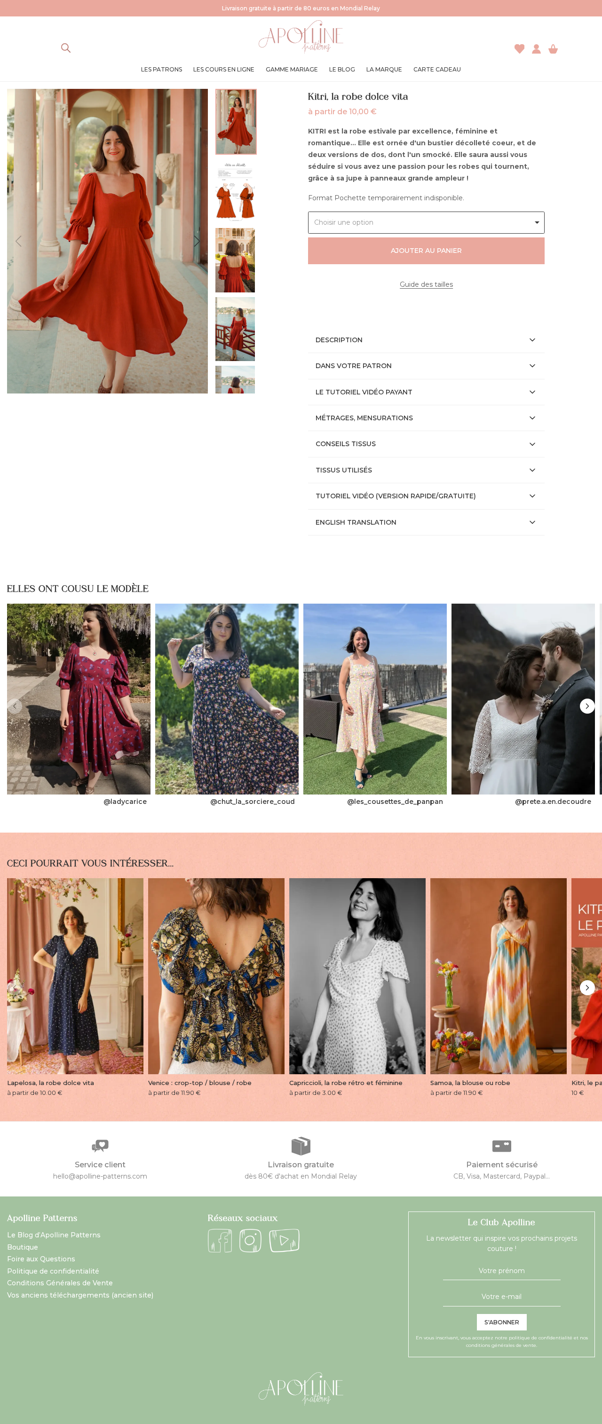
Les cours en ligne (223, 69)
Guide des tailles (426, 284)
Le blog (342, 69)
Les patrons (161, 69)
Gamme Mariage (292, 69)
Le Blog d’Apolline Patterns (54, 1235)
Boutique (22, 1247)
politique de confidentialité (540, 1338)
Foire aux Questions (41, 1259)
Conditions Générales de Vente (60, 1283)
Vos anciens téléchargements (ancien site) (80, 1295)
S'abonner (501, 1322)
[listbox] (426, 223)
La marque (384, 69)
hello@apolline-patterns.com (100, 1176)
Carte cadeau (437, 69)
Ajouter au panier (426, 250)
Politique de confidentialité (53, 1271)
